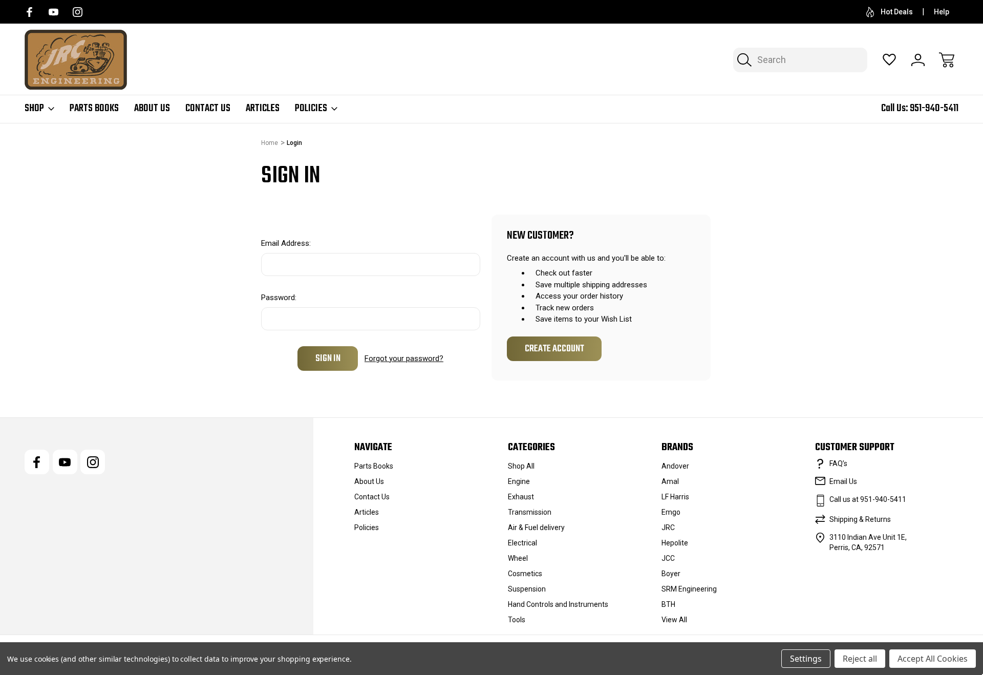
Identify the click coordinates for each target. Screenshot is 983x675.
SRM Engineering (689, 589)
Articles (263, 108)
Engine (519, 481)
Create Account (554, 348)
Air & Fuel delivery (536, 527)
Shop (34, 108)
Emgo (670, 512)
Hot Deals (897, 12)
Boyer (670, 573)
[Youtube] (53, 12)
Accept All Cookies (932, 658)
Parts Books (94, 108)
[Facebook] (29, 12)
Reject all (860, 658)
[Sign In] (918, 60)
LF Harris (675, 497)
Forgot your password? (404, 358)
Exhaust (521, 497)
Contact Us (207, 108)
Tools (516, 620)
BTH (668, 604)
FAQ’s (838, 463)
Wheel (518, 558)
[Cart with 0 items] (946, 60)
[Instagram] (77, 12)
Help (941, 12)
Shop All (521, 466)
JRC (668, 527)
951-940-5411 (934, 108)
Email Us (843, 481)
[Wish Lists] (889, 60)
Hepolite (674, 543)
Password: (278, 297)
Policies (311, 108)
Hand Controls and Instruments (558, 604)
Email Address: (286, 243)
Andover (675, 466)
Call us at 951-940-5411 (867, 499)
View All (674, 620)
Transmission (529, 512)
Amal (670, 481)
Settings (806, 658)
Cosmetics (525, 573)
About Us (152, 108)
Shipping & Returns (860, 519)
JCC (668, 558)
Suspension (527, 589)
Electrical (522, 543)
